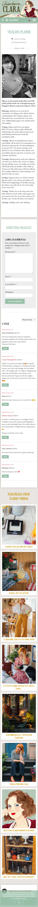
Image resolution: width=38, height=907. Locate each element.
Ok (19, 903)
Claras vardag (19, 39)
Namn (8, 276)
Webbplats (9, 292)
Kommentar (10, 252)
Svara (5, 349)
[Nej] (34, 899)
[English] (29, 20)
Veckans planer (18, 32)
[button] (11, 20)
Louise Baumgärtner (9, 360)
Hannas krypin (7, 416)
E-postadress (10, 284)
